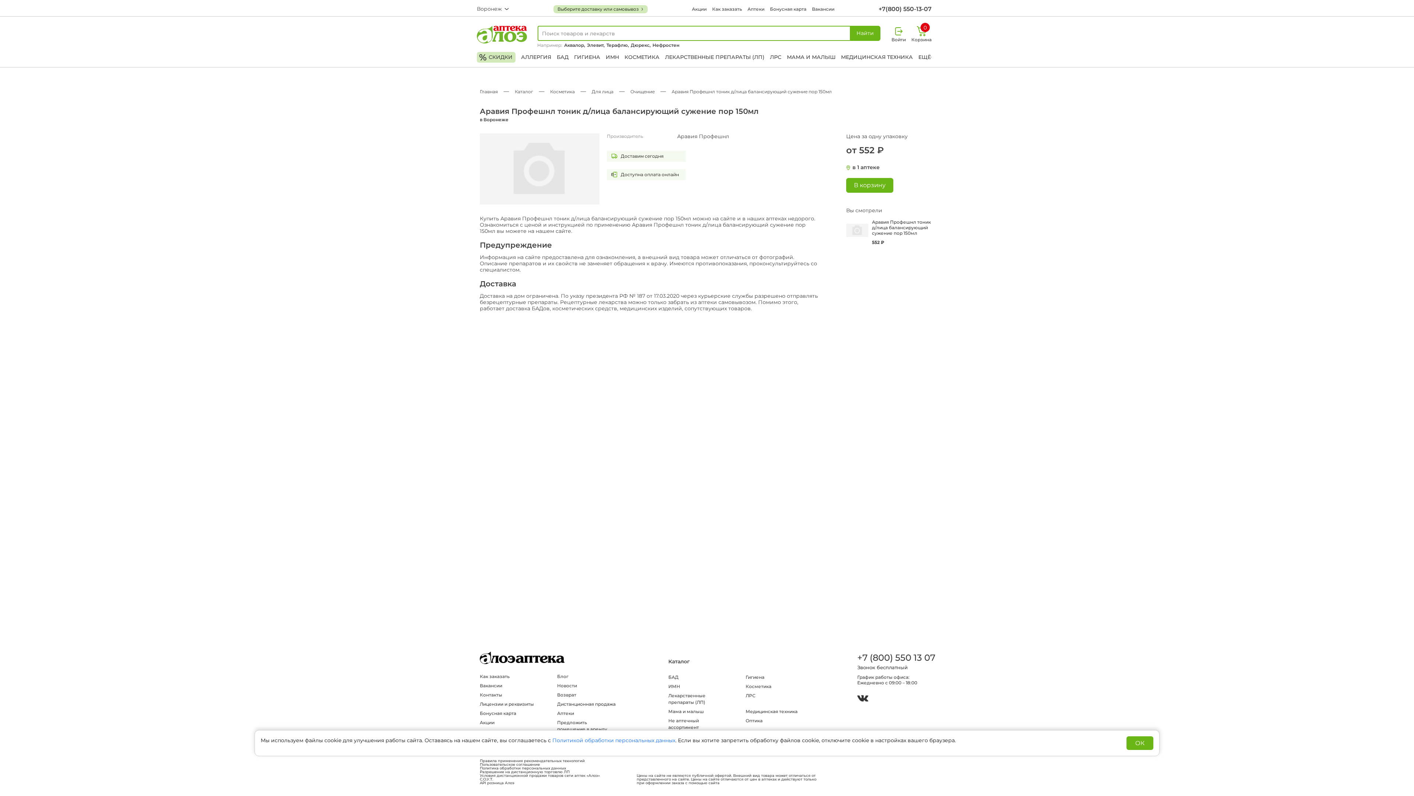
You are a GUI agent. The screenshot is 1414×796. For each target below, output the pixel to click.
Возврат (566, 695)
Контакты (491, 695)
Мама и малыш (811, 57)
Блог (563, 676)
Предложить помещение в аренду (582, 726)
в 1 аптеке (866, 167)
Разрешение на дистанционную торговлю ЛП (525, 772)
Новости (567, 685)
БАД (563, 57)
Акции (699, 9)
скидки (496, 57)
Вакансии (823, 9)
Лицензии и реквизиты (507, 704)
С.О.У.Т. (486, 779)
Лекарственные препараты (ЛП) (714, 57)
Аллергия (536, 57)
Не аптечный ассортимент (683, 724)
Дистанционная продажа (586, 704)
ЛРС (775, 57)
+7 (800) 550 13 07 (896, 657)
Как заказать (727, 9)
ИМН (612, 57)
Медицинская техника (877, 57)
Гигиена (587, 57)
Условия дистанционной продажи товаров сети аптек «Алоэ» (540, 776)
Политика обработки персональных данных (523, 768)
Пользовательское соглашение (510, 765)
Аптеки (756, 9)
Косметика (642, 57)
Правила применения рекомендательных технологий (532, 761)
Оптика (754, 720)
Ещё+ (926, 57)
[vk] (862, 699)
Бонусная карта (788, 9)
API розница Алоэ (497, 783)
